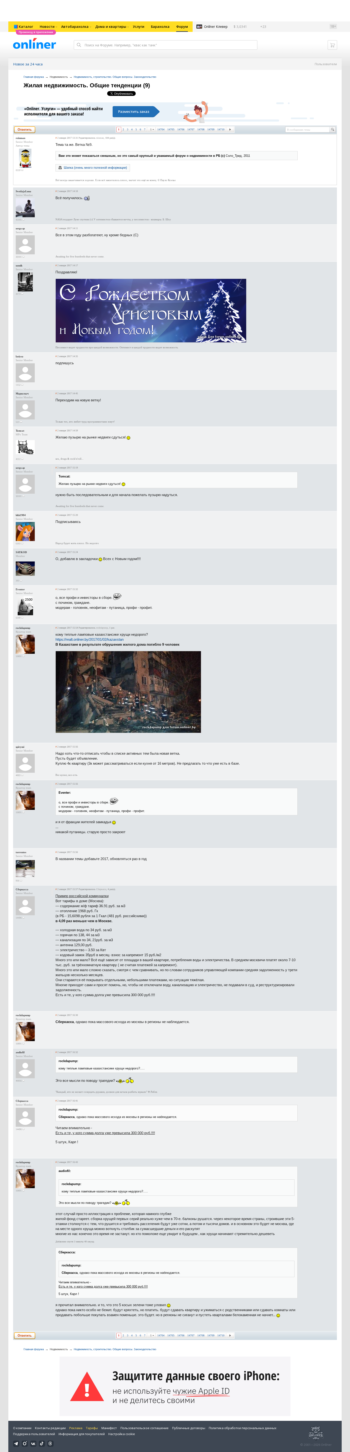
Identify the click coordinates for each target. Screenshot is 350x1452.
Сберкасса (22, 889)
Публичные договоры (188, 1428)
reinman (20, 138)
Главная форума (34, 76)
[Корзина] (332, 45)
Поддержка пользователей (34, 1434)
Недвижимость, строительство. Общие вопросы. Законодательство (115, 76)
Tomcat (20, 430)
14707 (191, 129)
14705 (171, 129)
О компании (22, 1428)
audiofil (20, 1052)
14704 (161, 129)
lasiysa (19, 356)
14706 (181, 129)
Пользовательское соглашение (144, 1428)
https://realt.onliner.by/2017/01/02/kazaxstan (89, 639)
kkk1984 (21, 515)
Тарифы (92, 1428)
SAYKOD (21, 552)
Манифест (109, 1428)
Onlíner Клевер (216, 26)
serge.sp (20, 228)
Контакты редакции (50, 1428)
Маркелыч (22, 393)
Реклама (75, 1428)
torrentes (21, 852)
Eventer (20, 589)
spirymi (20, 746)
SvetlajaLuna (23, 191)
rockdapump (23, 627)
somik (19, 265)
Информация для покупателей (82, 1434)
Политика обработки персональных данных (242, 1428)
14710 (221, 129)
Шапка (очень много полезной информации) (95, 167)
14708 (201, 129)
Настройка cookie (121, 1434)
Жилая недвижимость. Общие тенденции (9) (87, 85)
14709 (211, 129)
